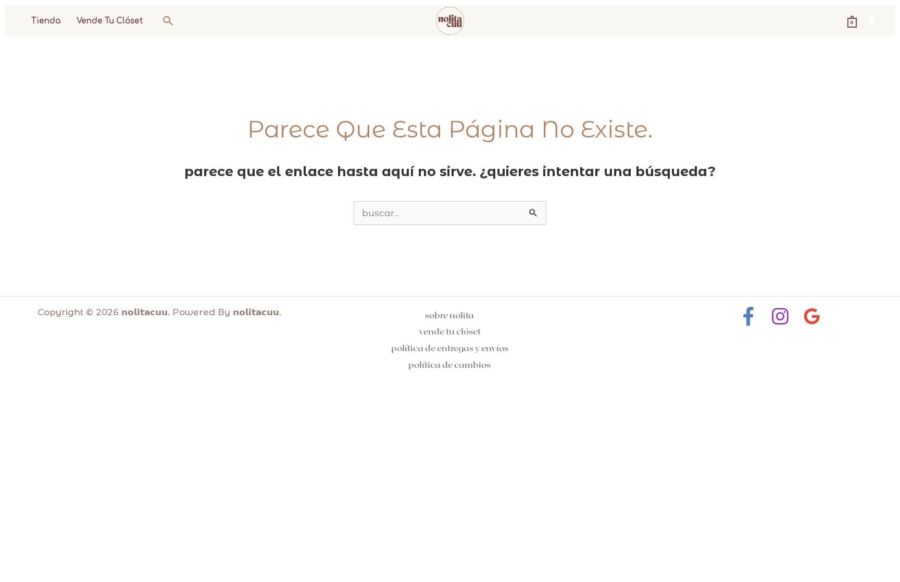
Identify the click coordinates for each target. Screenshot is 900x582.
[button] (168, 21)
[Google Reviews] (812, 316)
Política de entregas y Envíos (449, 347)
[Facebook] (748, 316)
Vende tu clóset (110, 21)
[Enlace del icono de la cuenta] (872, 21)
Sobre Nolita (449, 314)
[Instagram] (780, 316)
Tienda (45, 21)
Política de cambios (449, 364)
